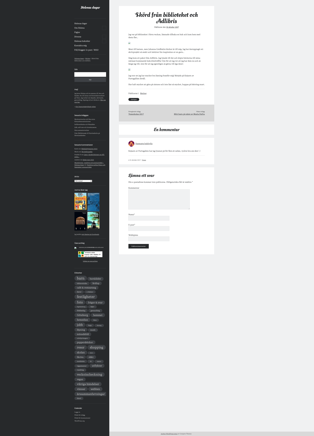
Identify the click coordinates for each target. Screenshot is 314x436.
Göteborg (82, 315)
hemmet (98, 315)
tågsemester (82, 366)
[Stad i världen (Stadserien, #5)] (93, 211)
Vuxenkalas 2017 (136, 114)
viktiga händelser (88, 384)
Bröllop (95, 283)
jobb (80, 325)
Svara (144, 160)
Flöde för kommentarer (82, 418)
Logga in (77, 412)
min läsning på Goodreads (90, 234)
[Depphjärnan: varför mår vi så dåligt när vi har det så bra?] (93, 228)
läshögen (134, 99)
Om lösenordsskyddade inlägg (86, 107)
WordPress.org (79, 421)
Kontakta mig (80, 45)
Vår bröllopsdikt (86, 152)
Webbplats (133, 235)
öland (79, 398)
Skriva (80, 357)
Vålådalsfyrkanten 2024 (89, 149)
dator (79, 292)
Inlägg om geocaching (90, 261)
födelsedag (81, 310)
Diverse (77, 37)
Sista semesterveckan (81, 130)
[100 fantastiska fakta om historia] (80, 209)
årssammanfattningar (91, 394)
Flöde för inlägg (79, 415)
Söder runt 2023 (88, 160)
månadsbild (83, 334)
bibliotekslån (82, 283)
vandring (80, 370)
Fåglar (77, 32)
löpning (81, 329)
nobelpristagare (82, 338)
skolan (81, 352)
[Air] (80, 230)
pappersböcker (85, 342)
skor (91, 353)
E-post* (131, 225)
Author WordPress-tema (169, 434)
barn (81, 278)
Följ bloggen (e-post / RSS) (86, 50)
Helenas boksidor (82, 41)
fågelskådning (81, 307)
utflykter (97, 365)
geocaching (95, 310)
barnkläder (95, 278)
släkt (91, 357)
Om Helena (79, 28)
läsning (99, 325)
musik (92, 330)
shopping (96, 347)
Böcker (143, 93)
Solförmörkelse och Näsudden (84, 124)
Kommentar (133, 188)
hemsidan (82, 319)
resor (81, 347)
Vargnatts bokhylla (143, 143)
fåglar (92, 307)
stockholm (81, 361)
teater (99, 361)
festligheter (86, 297)
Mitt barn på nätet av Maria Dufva (189, 114)
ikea (95, 320)
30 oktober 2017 (172, 27)
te (91, 361)
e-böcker (90, 292)
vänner (81, 389)
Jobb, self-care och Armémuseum (85, 127)
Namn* (131, 214)
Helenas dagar (90, 7)
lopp (90, 325)
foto (80, 302)
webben (95, 389)
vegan (80, 379)
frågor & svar (95, 302)
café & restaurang (86, 287)
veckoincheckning (89, 374)
